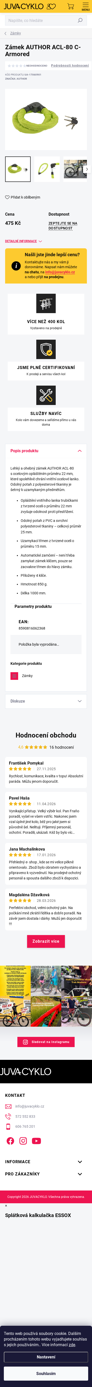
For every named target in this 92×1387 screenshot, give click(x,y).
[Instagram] (22, 1140)
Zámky (27, 676)
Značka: (16, 78)
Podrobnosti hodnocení (70, 65)
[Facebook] (9, 1140)
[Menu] (85, 6)
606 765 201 (25, 1126)
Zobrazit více (46, 941)
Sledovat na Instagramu (51, 1042)
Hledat (80, 20)
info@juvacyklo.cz (60, 272)
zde (72, 1344)
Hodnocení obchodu (46, 735)
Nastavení (46, 1357)
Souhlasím (46, 1373)
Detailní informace (21, 241)
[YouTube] (36, 1140)
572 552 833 (25, 1116)
